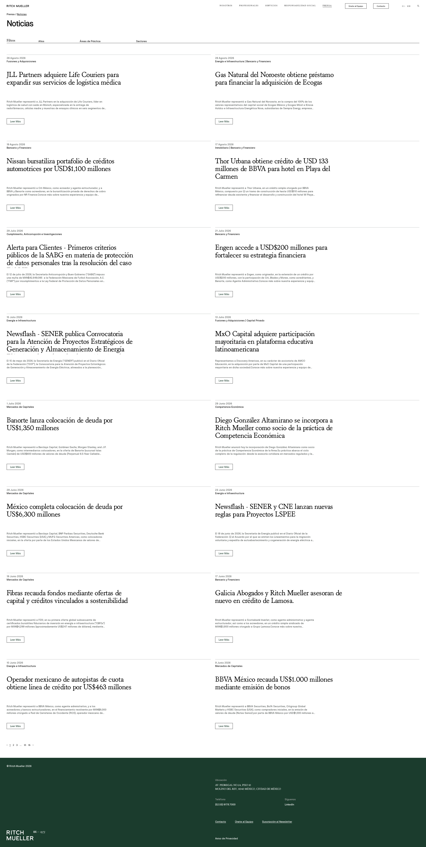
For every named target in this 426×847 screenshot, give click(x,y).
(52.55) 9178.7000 (225, 804)
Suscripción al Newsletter (277, 821)
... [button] (21, 745)
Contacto (381, 6)
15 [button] (25, 745)
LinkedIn (289, 804)
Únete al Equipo (356, 6)
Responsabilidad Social (300, 5)
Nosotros (226, 5)
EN (409, 6)
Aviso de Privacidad (226, 838)
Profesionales (248, 5)
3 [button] (16, 745)
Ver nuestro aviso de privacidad (31, 821)
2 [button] (13, 745)
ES (403, 6)
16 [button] (29, 745)
